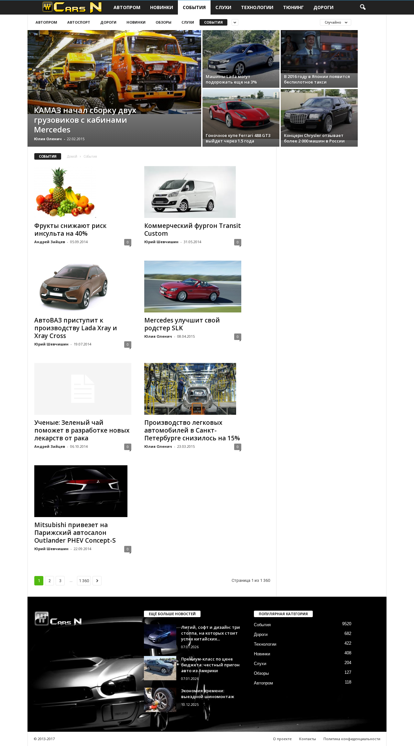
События (194, 7)
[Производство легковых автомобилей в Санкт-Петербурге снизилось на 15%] (192, 389)
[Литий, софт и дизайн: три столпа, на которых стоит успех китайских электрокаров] (160, 636)
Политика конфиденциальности (351, 738)
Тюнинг (293, 7)
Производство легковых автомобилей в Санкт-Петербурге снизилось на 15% (192, 430)
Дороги (323, 7)
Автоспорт (78, 22)
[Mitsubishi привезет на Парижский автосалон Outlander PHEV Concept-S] (82, 491)
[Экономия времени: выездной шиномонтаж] (160, 700)
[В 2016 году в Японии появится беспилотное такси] (319, 51)
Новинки (161, 7)
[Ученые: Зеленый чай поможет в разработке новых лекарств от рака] (82, 389)
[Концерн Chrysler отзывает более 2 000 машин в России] (319, 114)
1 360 (84, 580)
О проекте (282, 738)
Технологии (257, 7)
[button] (362, 7)
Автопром (127, 7)
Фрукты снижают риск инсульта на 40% (70, 229)
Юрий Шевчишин (161, 241)
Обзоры (163, 22)
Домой (72, 156)
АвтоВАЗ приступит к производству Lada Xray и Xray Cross (75, 328)
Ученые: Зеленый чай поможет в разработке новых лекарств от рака (81, 430)
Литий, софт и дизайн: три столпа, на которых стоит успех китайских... (210, 633)
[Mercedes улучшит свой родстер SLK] (192, 286)
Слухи (223, 7)
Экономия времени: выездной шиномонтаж (207, 693)
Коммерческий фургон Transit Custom (192, 229)
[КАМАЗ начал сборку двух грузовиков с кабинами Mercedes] (114, 72)
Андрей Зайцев (49, 241)
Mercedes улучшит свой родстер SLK (182, 324)
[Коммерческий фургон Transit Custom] (192, 192)
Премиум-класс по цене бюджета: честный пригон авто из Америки (210, 664)
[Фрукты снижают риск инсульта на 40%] (82, 192)
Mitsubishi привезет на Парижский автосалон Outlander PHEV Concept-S (75, 533)
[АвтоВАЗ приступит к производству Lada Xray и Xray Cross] (82, 286)
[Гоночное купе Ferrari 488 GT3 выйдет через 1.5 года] (240, 114)
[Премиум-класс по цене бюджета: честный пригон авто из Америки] (160, 668)
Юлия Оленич (48, 138)
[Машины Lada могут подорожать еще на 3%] (240, 55)
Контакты (307, 738)
